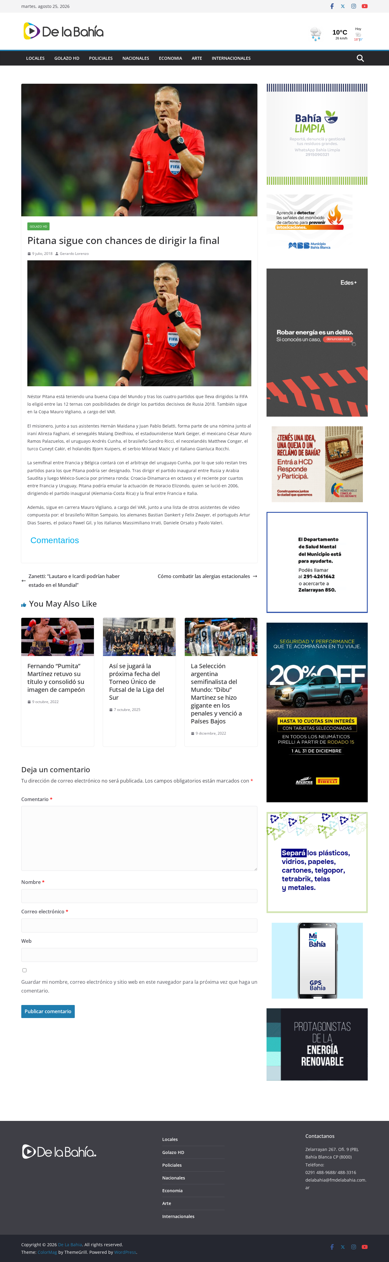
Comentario (37, 799)
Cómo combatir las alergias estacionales (204, 576)
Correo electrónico (44, 911)
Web (26, 941)
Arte (197, 58)
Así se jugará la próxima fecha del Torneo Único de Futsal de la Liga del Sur (136, 682)
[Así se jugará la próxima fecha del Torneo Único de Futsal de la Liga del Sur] (139, 622)
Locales (35, 58)
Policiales (101, 58)
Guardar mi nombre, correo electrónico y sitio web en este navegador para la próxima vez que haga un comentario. (139, 986)
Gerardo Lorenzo (74, 253)
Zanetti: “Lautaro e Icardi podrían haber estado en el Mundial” (74, 580)
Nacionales (135, 58)
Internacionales (231, 58)
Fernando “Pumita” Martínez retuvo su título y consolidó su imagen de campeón (56, 678)
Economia (170, 58)
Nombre (33, 882)
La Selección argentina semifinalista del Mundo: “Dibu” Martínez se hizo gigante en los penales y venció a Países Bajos (216, 693)
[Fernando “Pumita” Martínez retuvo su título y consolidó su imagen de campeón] (57, 622)
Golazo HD (66, 58)
